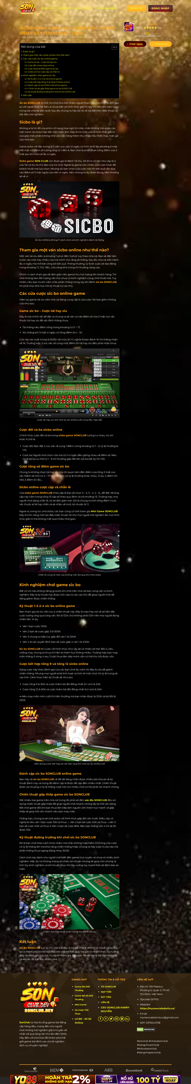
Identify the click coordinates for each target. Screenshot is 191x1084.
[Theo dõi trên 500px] (127, 1018)
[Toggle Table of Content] (113, 47)
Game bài (64, 8)
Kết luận (27, 95)
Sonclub (47, 8)
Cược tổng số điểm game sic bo (43, 68)
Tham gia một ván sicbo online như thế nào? (46, 55)
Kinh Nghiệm (107, 8)
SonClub (24, 1022)
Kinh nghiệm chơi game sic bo (39, 75)
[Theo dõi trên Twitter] (111, 1018)
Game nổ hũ (83, 8)
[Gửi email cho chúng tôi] (116, 1018)
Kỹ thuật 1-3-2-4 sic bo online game (45, 79)
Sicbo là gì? (29, 51)
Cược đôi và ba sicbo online (41, 65)
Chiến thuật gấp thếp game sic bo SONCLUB (50, 88)
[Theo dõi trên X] (105, 1018)
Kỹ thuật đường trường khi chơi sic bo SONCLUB (51, 92)
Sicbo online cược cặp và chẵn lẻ (44, 72)
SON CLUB (41, 161)
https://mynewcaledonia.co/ (157, 1008)
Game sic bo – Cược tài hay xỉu (42, 62)
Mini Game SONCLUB (104, 511)
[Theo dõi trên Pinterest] (122, 1018)
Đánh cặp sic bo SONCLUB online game (47, 85)
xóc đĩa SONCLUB (96, 800)
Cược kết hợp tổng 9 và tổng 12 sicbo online (49, 82)
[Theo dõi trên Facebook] (100, 1018)
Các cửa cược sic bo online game (40, 58)
